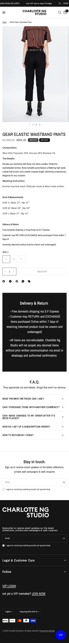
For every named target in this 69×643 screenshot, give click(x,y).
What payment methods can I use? (23, 398)
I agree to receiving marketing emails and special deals (28, 489)
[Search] (59, 12)
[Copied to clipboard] (30, 281)
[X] (11, 281)
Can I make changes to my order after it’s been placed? (28, 417)
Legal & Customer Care (18, 560)
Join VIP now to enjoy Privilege (37, 3)
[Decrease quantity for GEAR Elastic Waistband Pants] (5, 271)
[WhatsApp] (24, 281)
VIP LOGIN (9, 586)
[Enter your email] (63, 482)
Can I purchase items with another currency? (31, 407)
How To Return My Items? (18, 435)
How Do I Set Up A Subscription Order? (26, 426)
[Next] (40, 125)
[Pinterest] (17, 281)
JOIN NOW (38, 593)
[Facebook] (4, 281)
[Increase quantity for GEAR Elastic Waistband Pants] (13, 271)
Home (4, 22)
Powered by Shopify (47, 630)
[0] (64, 12)
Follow (6, 571)
